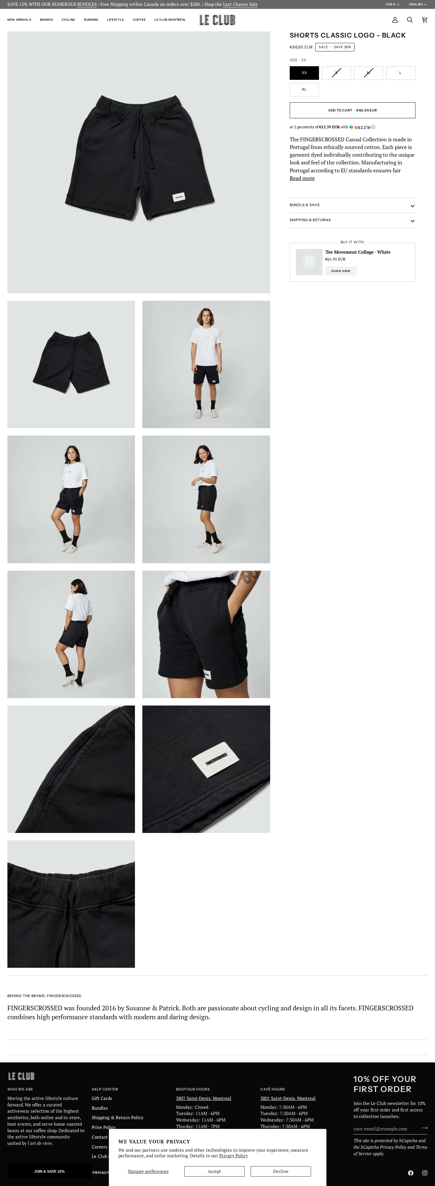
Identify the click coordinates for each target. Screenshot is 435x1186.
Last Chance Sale (240, 4)
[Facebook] (410, 1173)
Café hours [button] (272, 1089)
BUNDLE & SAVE (305, 205)
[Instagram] (425, 1173)
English (416, 4)
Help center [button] (105, 1089)
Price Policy (104, 1127)
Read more (302, 178)
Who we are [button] (20, 1089)
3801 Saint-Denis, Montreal (288, 1098)
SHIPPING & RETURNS (310, 220)
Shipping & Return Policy (118, 1117)
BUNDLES (87, 4)
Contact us (103, 1137)
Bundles (100, 1108)
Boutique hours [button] (193, 1089)
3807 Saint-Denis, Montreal (203, 1098)
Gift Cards (102, 1098)
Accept (214, 1171)
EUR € (390, 4)
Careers (99, 1147)
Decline (281, 1171)
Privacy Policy (233, 1156)
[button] (21, 20)
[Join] (423, 1128)
